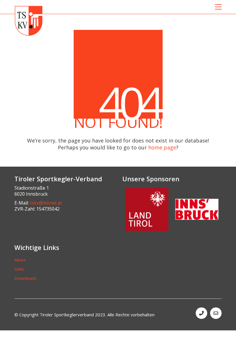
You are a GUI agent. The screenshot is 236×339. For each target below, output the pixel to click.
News (20, 260)
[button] (218, 7)
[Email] (216, 313)
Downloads (25, 278)
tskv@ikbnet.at (46, 203)
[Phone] (201, 313)
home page (162, 147)
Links (19, 269)
